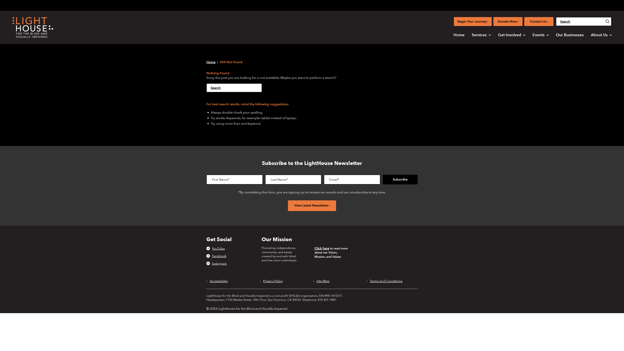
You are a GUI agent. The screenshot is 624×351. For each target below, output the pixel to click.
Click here (321, 248)
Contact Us (539, 21)
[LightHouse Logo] (33, 27)
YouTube (218, 248)
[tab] (564, 5)
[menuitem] (459, 35)
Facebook (219, 256)
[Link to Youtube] (531, 5)
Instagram (219, 263)
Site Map (323, 281)
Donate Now (508, 21)
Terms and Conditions (386, 281)
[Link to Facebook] (537, 5)
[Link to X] (548, 5)
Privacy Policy (273, 281)
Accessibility (219, 281)
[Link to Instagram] (542, 5)
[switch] (595, 5)
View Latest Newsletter (311, 205)
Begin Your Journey (472, 21)
